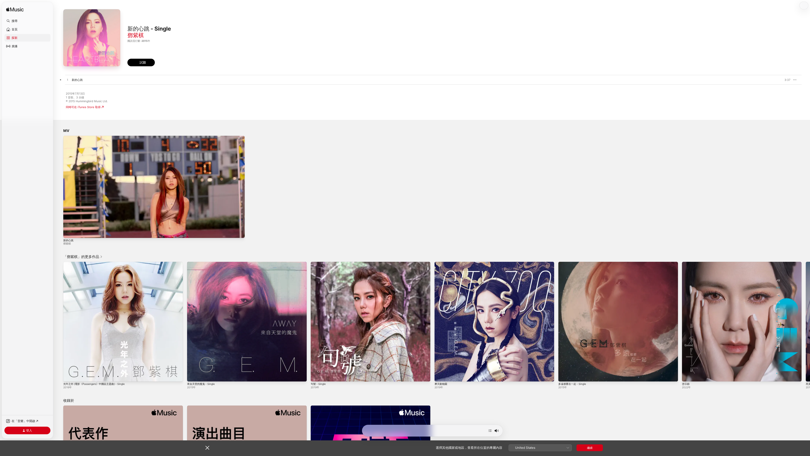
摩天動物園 (441, 263)
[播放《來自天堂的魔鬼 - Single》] (192, 376)
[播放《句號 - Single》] (316, 376)
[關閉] (207, 448)
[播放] (68, 232)
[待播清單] (490, 431)
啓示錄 (686, 263)
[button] (27, 20)
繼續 (590, 447)
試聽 (788, 80)
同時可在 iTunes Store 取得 (83, 107)
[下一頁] (806, 321)
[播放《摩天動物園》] (440, 376)
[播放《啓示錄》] (687, 376)
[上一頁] (59, 321)
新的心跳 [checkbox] (77, 79)
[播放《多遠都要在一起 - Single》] (563, 376)
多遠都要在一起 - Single (573, 263)
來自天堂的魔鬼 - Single (202, 263)
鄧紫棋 (135, 35)
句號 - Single (319, 263)
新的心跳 (68, 240)
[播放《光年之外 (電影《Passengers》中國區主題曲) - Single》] (68, 376)
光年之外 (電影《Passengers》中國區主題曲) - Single (97, 263)
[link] (83, 256)
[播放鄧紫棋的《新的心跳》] (67, 80)
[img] (15, 9)
